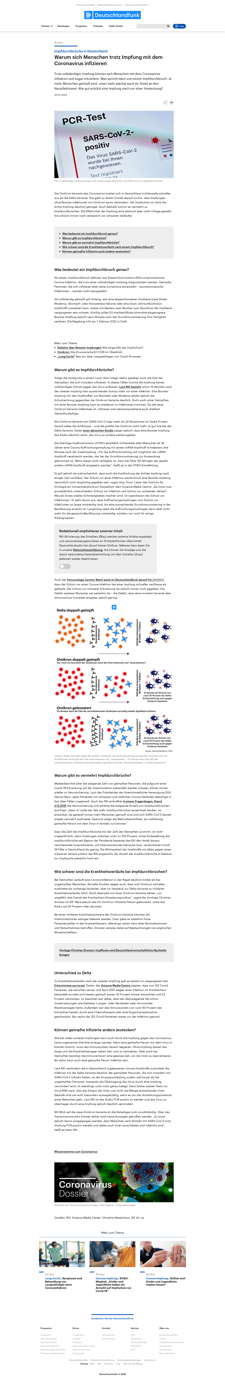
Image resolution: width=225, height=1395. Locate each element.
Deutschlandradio (86, 5)
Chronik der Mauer (133, 1363)
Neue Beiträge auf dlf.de (53, 1349)
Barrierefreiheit (167, 1353)
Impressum (150, 1360)
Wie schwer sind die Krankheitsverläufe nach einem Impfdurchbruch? (108, 247)
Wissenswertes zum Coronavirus (75, 1151)
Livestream (78, 1335)
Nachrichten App (81, 1349)
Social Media (108, 1338)
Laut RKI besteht (130, 386)
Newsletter (136, 1338)
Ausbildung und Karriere (171, 1342)
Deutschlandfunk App (84, 1346)
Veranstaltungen (139, 1342)
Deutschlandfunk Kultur (110, 5)
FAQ (133, 1335)
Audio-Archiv (116, 26)
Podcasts (98, 26)
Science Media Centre (116, 985)
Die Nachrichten (49, 1342)
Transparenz (165, 1346)
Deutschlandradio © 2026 (112, 1374)
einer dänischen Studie (98, 430)
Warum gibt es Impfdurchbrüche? (84, 238)
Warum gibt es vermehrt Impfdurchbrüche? (90, 242)
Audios (76, 1338)
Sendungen (63, 26)
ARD (92, 1363)
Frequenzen (79, 1353)
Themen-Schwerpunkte (52, 1353)
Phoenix (109, 1363)
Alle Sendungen (49, 1338)
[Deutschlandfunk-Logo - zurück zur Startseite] (112, 15)
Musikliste (136, 1346)
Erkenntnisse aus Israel (69, 985)
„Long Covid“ (66, 356)
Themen (45, 26)
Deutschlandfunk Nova (137, 5)
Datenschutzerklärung (88, 549)
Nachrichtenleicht (50, 1346)
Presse (162, 1338)
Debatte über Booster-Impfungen (79, 347)
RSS (133, 1349)
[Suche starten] (168, 26)
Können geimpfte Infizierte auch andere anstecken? (96, 251)
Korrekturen (165, 1349)
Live (182, 26)
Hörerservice (108, 1335)
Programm (81, 26)
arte (118, 1363)
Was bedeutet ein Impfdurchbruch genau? (90, 233)
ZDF (99, 1363)
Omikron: (63, 352)
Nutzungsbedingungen (129, 1360)
